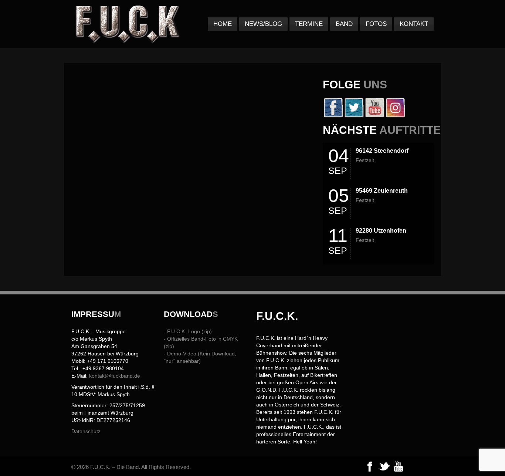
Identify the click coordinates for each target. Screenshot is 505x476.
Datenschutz (86, 431)
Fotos (376, 23)
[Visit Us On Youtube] (374, 116)
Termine (309, 23)
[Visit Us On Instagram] (395, 116)
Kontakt (414, 23)
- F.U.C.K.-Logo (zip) (188, 331)
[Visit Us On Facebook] (333, 116)
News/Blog (263, 23)
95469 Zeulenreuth (382, 191)
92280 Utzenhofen (381, 230)
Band (344, 23)
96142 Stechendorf (382, 151)
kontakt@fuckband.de (114, 376)
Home (222, 23)
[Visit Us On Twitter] (353, 116)
